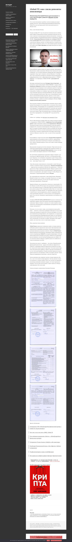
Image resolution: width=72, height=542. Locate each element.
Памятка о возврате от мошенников (10, 18)
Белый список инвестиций (37, 498)
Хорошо (48, 540)
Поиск (16, 34)
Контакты (8, 26)
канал (37, 497)
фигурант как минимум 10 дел (50, 117)
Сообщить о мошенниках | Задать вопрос (11, 15)
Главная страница (9, 12)
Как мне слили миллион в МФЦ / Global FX (41, 432)
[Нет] (70, 540)
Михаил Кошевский (57, 526)
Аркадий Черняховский (45, 524)
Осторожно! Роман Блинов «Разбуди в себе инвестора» (45, 442)
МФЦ (40, 527)
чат (40, 497)
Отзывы (50, 523)
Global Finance (57, 523)
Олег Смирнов (44, 527)
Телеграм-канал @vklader (11, 22)
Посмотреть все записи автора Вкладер (38, 516)
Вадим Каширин (54, 524)
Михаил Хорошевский (34, 527)
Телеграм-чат (8, 24)
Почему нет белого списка (11, 20)
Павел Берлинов (50, 527)
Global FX (31, 524)
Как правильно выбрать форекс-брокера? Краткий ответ (46, 455)
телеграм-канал (45, 515)
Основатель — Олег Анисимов (12, 28)
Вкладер (38, 523)
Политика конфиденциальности (56, 540)
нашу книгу (37, 464)
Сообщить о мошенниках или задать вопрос (41, 494)
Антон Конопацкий (37, 524)
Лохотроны (47, 523)
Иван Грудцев (35, 526)
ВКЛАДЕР (9, 5)
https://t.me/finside (55, 461)
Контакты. (50, 537)
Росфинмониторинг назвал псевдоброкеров (42, 452)
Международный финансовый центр (46, 526)
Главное (42, 523)
